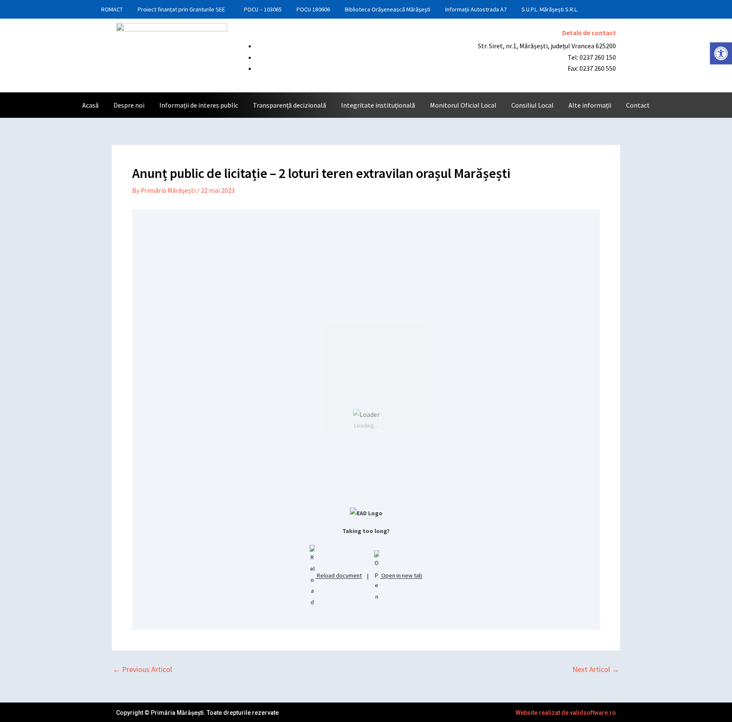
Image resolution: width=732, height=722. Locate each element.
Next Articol (595, 669)
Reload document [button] (339, 576)
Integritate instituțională (378, 105)
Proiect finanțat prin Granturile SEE (181, 9)
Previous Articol (142, 669)
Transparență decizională (289, 105)
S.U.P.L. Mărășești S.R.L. (549, 9)
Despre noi (129, 105)
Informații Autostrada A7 (476, 9)
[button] (721, 53)
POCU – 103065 (263, 9)
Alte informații (589, 105)
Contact (638, 105)
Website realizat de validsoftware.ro (566, 712)
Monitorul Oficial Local (463, 105)
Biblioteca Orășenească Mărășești (387, 9)
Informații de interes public (198, 105)
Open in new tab (401, 576)
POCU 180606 (313, 9)
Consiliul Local (532, 105)
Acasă (90, 105)
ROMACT (112, 9)
